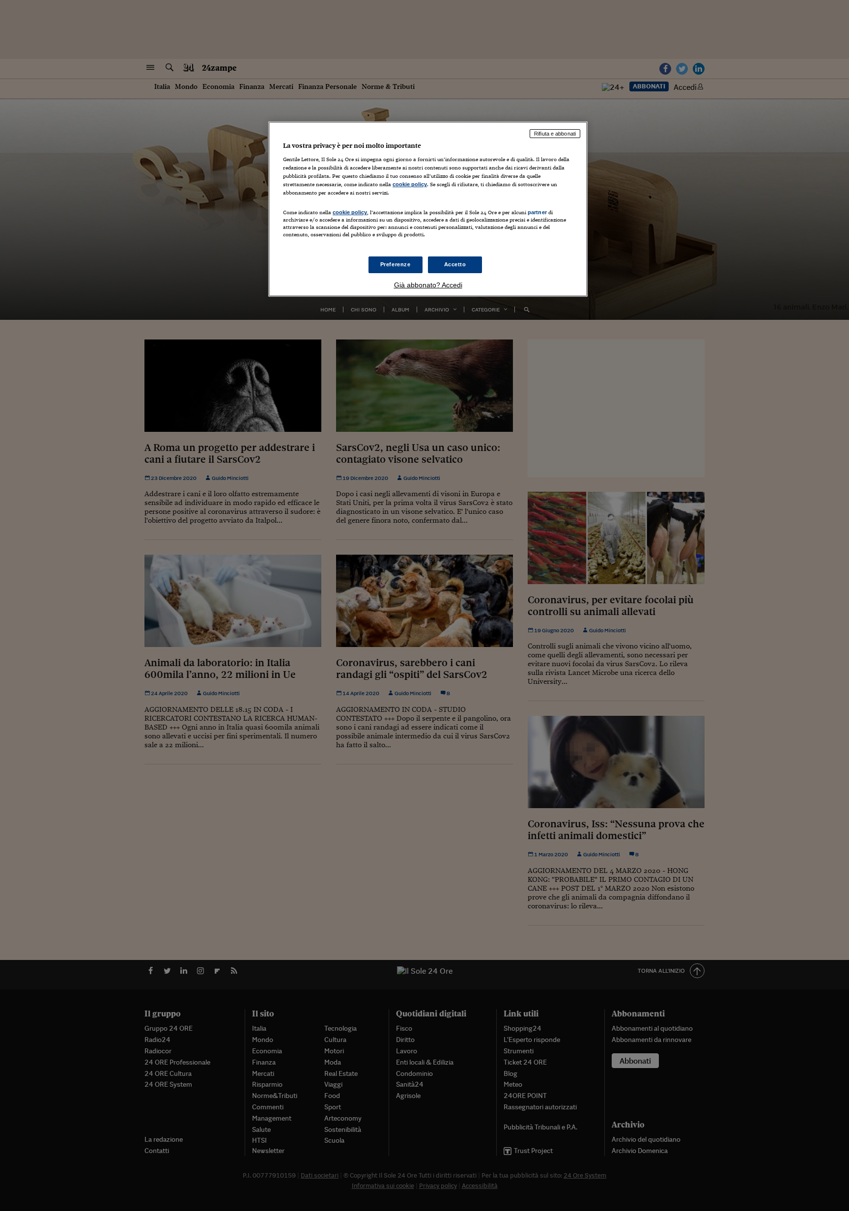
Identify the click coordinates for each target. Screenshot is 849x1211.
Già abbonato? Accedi (428, 285)
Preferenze (395, 264)
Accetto (455, 264)
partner (537, 212)
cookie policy (410, 184)
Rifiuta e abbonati (555, 134)
